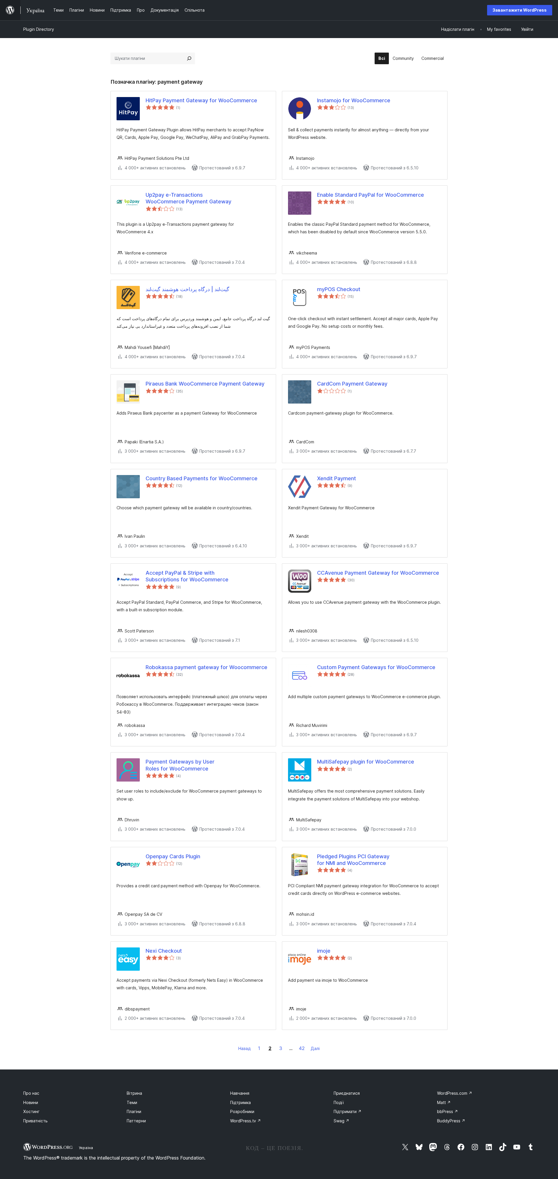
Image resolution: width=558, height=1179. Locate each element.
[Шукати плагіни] (189, 58)
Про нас (31, 1093)
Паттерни (136, 1120)
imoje (323, 951)
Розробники (242, 1111)
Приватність (35, 1120)
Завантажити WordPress (520, 10)
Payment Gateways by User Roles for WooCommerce (180, 765)
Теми (132, 1102)
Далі (315, 1048)
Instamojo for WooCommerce (353, 100)
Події (339, 1102)
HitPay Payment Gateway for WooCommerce (201, 100)
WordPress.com (454, 1093)
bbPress (447, 1111)
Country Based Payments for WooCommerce (201, 478)
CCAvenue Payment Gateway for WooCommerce (378, 573)
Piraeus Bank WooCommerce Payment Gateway (205, 384)
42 (302, 1048)
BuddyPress (451, 1120)
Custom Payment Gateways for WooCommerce (376, 667)
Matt (444, 1102)
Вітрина (134, 1093)
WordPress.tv (245, 1120)
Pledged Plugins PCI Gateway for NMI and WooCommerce (353, 859)
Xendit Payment (336, 478)
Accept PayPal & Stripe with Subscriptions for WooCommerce (187, 576)
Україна (86, 1147)
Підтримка (240, 1102)
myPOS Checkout (338, 289)
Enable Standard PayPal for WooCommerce (370, 195)
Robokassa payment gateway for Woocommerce (206, 667)
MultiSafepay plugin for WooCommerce (365, 762)
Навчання (239, 1093)
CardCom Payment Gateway (352, 384)
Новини (30, 1102)
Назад (244, 1048)
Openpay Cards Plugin (173, 856)
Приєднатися (347, 1093)
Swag (341, 1120)
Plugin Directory (38, 29)
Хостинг (31, 1111)
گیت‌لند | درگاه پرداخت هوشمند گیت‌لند (187, 289)
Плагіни (134, 1111)
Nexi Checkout (164, 951)
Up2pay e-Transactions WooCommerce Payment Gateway (188, 198)
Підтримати (348, 1111)
